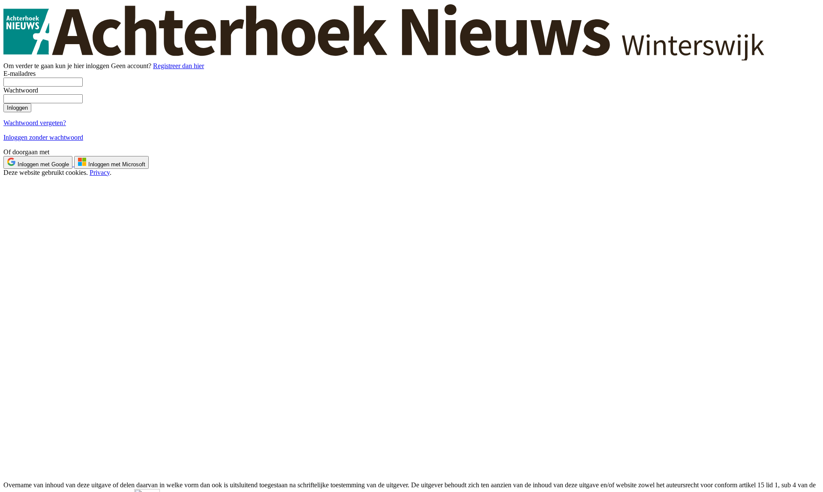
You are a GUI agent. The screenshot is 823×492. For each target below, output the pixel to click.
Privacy (100, 172)
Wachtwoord (20, 90)
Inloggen (17, 108)
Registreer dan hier (178, 65)
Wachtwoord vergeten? (34, 122)
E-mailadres (19, 73)
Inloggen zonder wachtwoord (43, 137)
